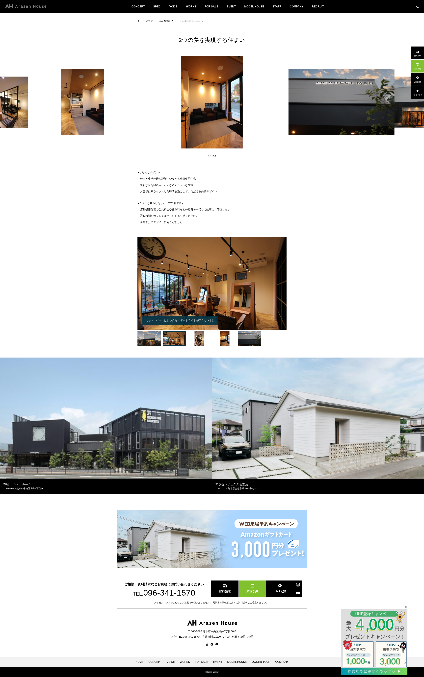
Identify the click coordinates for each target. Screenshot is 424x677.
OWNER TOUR (261, 662)
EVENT (231, 6)
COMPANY (296, 6)
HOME (139, 662)
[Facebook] (212, 644)
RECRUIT (318, 6)
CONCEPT (138, 6)
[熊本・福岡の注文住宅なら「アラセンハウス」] (25, 6)
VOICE (173, 6)
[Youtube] (216, 644)
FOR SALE (211, 6)
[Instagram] (207, 644)
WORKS (191, 6)
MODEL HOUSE (254, 6)
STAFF (277, 6)
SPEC (157, 6)
